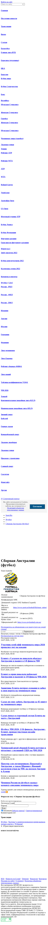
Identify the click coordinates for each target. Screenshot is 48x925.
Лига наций (6, 374)
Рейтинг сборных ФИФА (11, 366)
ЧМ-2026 (4, 390)
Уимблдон (5, 193)
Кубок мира (6, 78)
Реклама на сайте (8, 881)
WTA (3, 177)
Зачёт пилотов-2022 (9, 253)
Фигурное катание (8, 239)
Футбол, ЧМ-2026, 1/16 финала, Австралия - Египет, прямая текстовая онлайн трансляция (23, 732)
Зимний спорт (7, 414)
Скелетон (5, 474)
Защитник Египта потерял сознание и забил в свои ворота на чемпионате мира (23, 689)
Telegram (25, 879)
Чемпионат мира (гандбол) (12, 139)
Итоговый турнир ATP (10, 217)
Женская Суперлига (9, 112)
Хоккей (4, 396)
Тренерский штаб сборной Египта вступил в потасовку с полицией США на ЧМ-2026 (23, 749)
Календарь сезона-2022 (10, 269)
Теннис (4, 149)
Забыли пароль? (18, 811)
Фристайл (5, 482)
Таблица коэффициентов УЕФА (14, 382)
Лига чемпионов (8, 350)
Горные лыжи (7, 426)
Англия (4, 319)
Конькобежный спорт (10, 434)
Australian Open (7, 201)
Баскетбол (5, 48)
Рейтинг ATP (6, 153)
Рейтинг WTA (7, 161)
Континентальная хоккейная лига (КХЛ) (18, 400)
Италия (4, 327)
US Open (4, 209)
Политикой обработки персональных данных (15, 509)
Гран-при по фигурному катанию (15, 243)
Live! (11, 283)
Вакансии (34, 879)
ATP (3, 169)
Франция (5, 343)
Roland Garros (7, 185)
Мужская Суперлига (9, 105)
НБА (3, 68)
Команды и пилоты (9, 277)
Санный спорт (7, 466)
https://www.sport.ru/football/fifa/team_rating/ (30, 607)
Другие (4, 490)
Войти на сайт (6, 2)
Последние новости (9, 18)
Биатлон (4, 75)
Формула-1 (5, 249)
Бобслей (4, 418)
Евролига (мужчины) (10, 60)
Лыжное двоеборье (9, 442)
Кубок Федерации (8, 233)
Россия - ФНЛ (7, 295)
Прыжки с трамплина (10, 458)
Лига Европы (6, 358)
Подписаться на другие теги (12, 636)
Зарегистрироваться (34, 811)
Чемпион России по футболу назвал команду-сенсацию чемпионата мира (19, 783)
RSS (2, 879)
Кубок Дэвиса (7, 225)
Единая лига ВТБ (8, 52)
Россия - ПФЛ (7, 303)
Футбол (4, 283)
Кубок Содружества (9, 86)
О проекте (19, 881)
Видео (3, 34)
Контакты (43, 879)
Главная (4, 10)
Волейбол (5, 101)
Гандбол (4, 119)
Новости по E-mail (13, 879)
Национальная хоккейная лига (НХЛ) (17, 408)
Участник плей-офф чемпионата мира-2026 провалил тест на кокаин (23, 645)
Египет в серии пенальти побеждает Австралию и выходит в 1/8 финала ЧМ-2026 (24, 675)
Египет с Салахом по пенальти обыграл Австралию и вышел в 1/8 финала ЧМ (21, 659)
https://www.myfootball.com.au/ (29, 622)
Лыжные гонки (7, 145)
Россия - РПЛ (6, 287)
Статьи (4, 42)
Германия (5, 335)
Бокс (3, 94)
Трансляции (6, 26)
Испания (4, 311)
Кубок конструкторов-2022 (12, 261)
